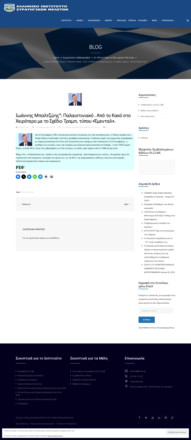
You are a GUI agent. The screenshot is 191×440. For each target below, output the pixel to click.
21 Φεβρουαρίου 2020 (45, 127)
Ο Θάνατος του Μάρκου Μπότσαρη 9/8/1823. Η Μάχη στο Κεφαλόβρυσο (159, 215)
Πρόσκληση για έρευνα (27, 379)
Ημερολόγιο (23, 403)
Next (126, 204)
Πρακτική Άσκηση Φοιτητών (30, 383)
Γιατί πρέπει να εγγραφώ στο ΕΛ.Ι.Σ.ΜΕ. (89, 371)
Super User (24, 127)
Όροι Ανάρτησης (148, 116)
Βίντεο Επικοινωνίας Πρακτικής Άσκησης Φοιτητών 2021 (42, 388)
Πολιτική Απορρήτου (67, 423)
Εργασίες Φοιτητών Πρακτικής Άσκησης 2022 (37, 399)
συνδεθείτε (54, 237)
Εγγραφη (146, 319)
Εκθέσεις (144, 137)
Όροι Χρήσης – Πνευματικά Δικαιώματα (35, 423)
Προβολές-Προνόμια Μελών (84, 379)
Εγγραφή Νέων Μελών (82, 375)
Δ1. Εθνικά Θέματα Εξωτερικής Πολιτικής (114, 57)
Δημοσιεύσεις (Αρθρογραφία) (76, 57)
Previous (26, 204)
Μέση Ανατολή (28, 192)
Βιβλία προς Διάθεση (150, 110)
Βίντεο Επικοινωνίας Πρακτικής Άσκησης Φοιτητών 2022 (39, 393)
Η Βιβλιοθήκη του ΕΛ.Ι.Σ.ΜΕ (152, 104)
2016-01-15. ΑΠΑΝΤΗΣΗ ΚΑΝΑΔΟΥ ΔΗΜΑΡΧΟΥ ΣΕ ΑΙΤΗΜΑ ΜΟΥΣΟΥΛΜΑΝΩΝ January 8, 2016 (159, 268)
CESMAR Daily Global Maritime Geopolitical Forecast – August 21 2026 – (159, 196)
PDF (20, 167)
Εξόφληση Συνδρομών (81, 383)
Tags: (18, 192)
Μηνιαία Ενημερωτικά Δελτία (30, 375)
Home (56, 57)
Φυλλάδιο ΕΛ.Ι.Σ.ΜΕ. (26, 371)
